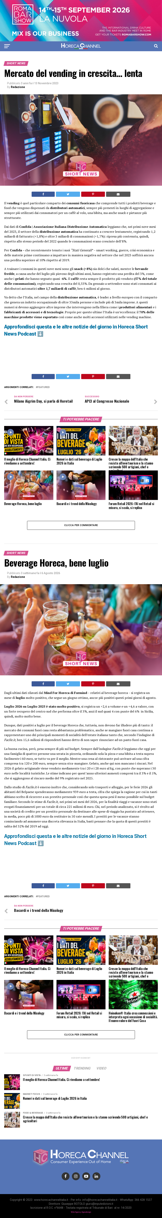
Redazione (18, 87)
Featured (43, 387)
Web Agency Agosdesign (81, 1212)
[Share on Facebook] (43, 194)
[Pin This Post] (93, 194)
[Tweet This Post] (68, 194)
